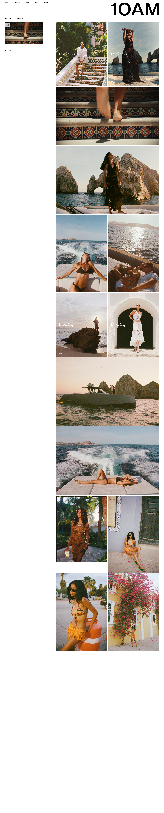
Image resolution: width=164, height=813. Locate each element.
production (8, 18)
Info (36, 2)
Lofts (27, 2)
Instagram (45, 2)
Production (17, 2)
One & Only (8, 51)
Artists (6, 2)
